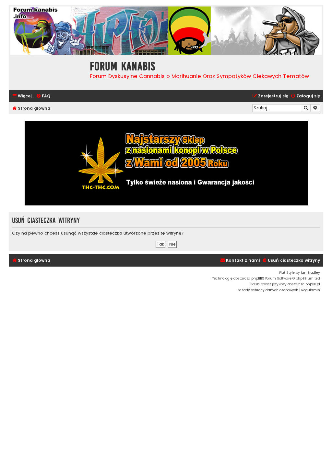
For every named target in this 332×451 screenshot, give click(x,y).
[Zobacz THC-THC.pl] (166, 163)
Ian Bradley (310, 272)
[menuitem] (43, 96)
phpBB (256, 278)
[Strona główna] (47, 71)
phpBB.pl (312, 284)
